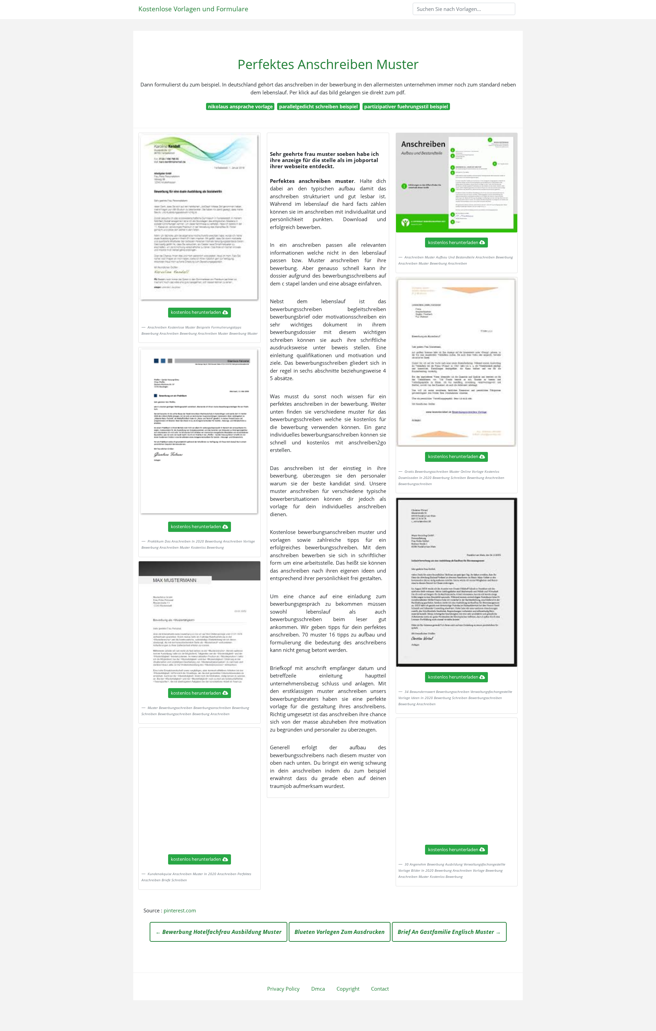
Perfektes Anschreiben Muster (328, 64)
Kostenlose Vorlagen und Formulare (193, 8)
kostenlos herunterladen (196, 312)
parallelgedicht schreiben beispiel (318, 106)
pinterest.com (180, 910)
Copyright (348, 988)
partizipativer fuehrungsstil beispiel (406, 106)
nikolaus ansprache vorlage (240, 106)
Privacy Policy (283, 988)
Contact (380, 988)
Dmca (318, 988)
